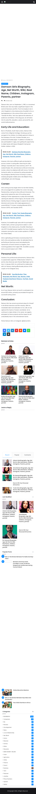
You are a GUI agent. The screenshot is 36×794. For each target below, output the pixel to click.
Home (4, 80)
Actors (5, 738)
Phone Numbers (8, 779)
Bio (4, 722)
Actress (6, 743)
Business (6, 768)
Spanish (6, 781)
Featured (6, 773)
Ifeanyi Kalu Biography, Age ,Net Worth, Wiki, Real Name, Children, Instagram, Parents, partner (26, 400)
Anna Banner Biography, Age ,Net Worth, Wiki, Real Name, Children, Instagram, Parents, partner (23, 469)
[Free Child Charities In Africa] (7, 705)
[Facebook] (4, 330)
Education (6, 749)
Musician (6, 741)
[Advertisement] (18, 22)
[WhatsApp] (28, 330)
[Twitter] (8, 330)
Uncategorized (7, 727)
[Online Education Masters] (7, 692)
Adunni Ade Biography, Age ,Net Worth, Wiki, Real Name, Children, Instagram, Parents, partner (23, 462)
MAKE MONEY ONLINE (10, 751)
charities (6, 776)
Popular (17, 455)
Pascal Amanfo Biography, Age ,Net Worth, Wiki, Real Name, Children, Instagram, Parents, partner (8, 379)
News (5, 730)
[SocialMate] (7, 2)
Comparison (7, 719)
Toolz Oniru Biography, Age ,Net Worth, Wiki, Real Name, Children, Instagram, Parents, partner (23, 489)
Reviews (6, 724)
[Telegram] (4, 334)
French (5, 765)
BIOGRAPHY (10, 80)
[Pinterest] (16, 330)
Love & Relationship (9, 732)
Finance (6, 762)
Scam (5, 754)
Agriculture (6, 757)
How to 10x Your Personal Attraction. (25, 531)
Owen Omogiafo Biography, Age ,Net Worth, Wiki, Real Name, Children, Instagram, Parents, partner (26, 359)
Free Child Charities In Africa (21, 702)
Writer (5, 746)
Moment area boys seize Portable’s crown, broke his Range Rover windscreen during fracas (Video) (22, 564)
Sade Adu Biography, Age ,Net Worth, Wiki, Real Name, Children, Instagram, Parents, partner (26, 379)
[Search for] (34, 2)
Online (5, 760)
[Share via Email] (8, 334)
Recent (7, 455)
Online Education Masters (21, 690)
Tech (5, 770)
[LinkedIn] (12, 330)
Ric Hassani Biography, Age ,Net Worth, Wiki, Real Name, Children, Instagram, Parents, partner (23, 477)
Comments (27, 455)
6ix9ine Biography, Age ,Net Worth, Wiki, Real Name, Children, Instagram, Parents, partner (8, 400)
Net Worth (6, 735)
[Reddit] (20, 330)
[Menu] (2, 2)
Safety (5, 784)
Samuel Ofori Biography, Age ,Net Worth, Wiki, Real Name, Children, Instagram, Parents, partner (9, 359)
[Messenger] (24, 330)
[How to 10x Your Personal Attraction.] (26, 526)
